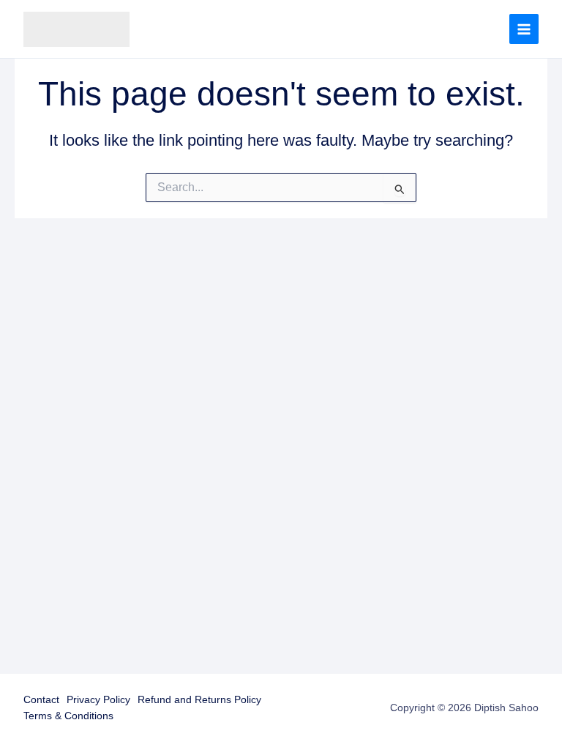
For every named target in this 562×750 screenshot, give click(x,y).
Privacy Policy (98, 699)
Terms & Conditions (68, 715)
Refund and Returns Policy (199, 699)
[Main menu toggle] (524, 28)
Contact (41, 699)
